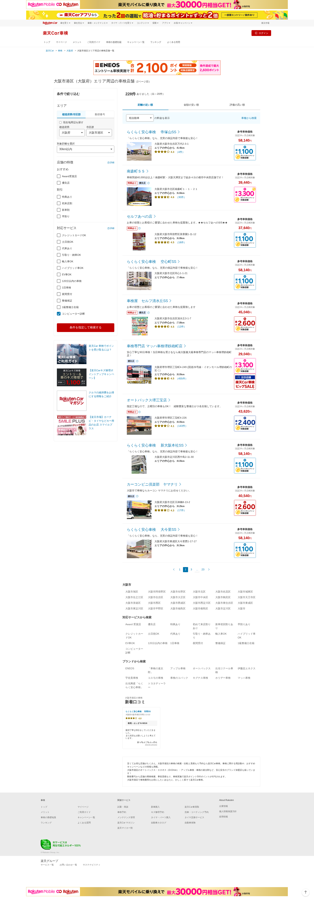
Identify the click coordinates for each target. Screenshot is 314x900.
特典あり (67, 196)
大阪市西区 (154, 602)
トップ (47, 42)
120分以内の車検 (72, 281)
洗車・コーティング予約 (197, 812)
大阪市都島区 (200, 608)
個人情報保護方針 (228, 811)
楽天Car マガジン (126, 822)
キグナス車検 (200, 677)
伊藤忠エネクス (246, 668)
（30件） (181, 197)
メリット (77, 42)
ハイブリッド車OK (72, 267)
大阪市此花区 (223, 591)
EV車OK (66, 274)
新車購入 (155, 807)
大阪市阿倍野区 (157, 591)
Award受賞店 (69, 176)
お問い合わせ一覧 (68, 865)
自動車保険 (190, 822)
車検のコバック (179, 677)
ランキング (155, 42)
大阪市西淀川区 (202, 602)
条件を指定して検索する (86, 327)
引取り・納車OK (71, 254)
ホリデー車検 (223, 677)
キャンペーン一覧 (135, 42)
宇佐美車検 (131, 677)
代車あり (67, 248)
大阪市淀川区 (223, 608)
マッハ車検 (244, 677)
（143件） (182, 425)
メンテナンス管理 (126, 817)
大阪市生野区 (178, 591)
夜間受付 (67, 294)
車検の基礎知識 (113, 42)
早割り (66, 216)
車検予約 (121, 812)
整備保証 (67, 300)
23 (203, 569)
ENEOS (129, 668)
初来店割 (67, 203)
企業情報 (223, 806)
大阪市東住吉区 (224, 602)
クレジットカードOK (74, 235)
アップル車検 (178, 668)
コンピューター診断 (73, 313)
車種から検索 (249, 118)
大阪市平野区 (155, 608)
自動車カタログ (158, 822)
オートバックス (202, 668)
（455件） (182, 378)
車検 (60, 50)
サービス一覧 (47, 865)
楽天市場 (265, 23)
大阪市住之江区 (134, 597)
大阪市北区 (199, 591)
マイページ (61, 42)
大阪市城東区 (245, 591)
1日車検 (66, 287)
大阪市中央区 (200, 597)
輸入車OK (67, 261)
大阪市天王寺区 (246, 597)
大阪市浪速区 (133, 602)
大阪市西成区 (178, 602)
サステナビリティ (91, 865)
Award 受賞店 (133, 624)
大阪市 (241, 608)
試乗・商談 (122, 807)
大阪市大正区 (178, 597)
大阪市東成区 (245, 602)
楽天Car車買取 (192, 807)
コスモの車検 (155, 677)
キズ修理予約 (157, 812)
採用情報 (223, 816)
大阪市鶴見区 (223, 597)
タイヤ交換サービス (194, 817)
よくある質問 (173, 42)
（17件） (181, 510)
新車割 (66, 209)
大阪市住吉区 (155, 597)
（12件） (181, 326)
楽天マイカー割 (125, 828)
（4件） (180, 151)
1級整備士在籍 (70, 307)
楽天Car (50, 50)
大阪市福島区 (178, 608)
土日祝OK (67, 241)
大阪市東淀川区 (134, 608)
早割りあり (244, 624)
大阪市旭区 (131, 591)
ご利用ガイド (93, 42)
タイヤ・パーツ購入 (161, 817)
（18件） (181, 242)
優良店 (66, 182)
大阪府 (70, 50)
